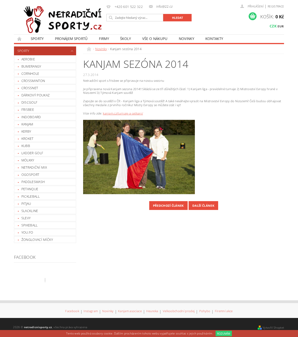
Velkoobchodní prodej (179, 311)
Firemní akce (224, 311)
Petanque (29, 189)
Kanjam (27, 124)
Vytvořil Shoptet (273, 328)
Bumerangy (31, 66)
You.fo (27, 232)
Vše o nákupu (155, 38)
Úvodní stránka (19, 39)
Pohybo (204, 311)
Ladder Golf (32, 153)
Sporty (37, 38)
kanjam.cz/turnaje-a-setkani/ (123, 113)
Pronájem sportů (71, 38)
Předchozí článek (168, 205)
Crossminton (33, 81)
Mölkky (27, 160)
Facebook (72, 311)
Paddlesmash (33, 182)
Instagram (91, 311)
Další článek (203, 205)
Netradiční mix (34, 167)
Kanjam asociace (130, 311)
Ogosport (30, 174)
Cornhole (30, 73)
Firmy (104, 38)
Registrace (276, 6)
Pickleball (30, 196)
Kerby (26, 131)
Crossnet (29, 88)
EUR (281, 26)
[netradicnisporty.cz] (63, 19)
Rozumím (223, 334)
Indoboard (31, 117)
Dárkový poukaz (35, 95)
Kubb (25, 146)
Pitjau (26, 203)
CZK (273, 26)
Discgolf (29, 102)
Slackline (29, 211)
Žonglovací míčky (37, 239)
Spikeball (29, 225)
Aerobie (28, 59)
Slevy (26, 218)
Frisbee (27, 109)
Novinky (186, 38)
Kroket (27, 138)
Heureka (152, 311)
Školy (125, 38)
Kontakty (214, 38)
